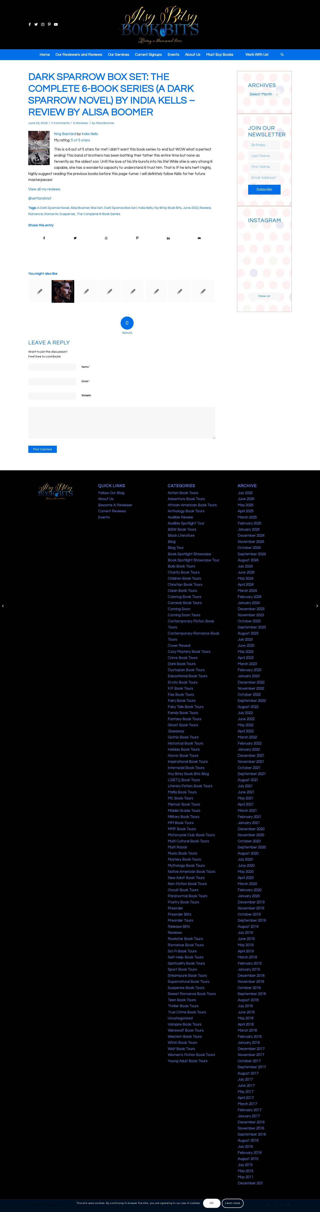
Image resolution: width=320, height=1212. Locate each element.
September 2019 (252, 921)
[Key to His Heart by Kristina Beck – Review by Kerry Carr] (203, 291)
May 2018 (245, 1018)
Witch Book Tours (182, 1043)
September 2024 (252, 554)
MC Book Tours (180, 798)
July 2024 (245, 566)
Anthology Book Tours (186, 511)
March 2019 (247, 957)
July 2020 (245, 860)
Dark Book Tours (182, 664)
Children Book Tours (184, 579)
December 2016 (251, 1122)
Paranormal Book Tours (187, 896)
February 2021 (249, 817)
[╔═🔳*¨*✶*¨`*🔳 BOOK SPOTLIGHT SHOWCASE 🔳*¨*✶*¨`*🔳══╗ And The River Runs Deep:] (256, 233)
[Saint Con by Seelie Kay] (63, 291)
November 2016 (251, 1128)
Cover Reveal (179, 646)
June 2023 (246, 646)
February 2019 (249, 963)
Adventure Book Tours (186, 499)
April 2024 (246, 585)
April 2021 (246, 804)
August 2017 (248, 1073)
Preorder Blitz (179, 914)
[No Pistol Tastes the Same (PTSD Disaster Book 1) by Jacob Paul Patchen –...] (3, 606)
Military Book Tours (183, 817)
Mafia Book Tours (182, 792)
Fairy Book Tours (182, 701)
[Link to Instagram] (42, 24)
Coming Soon (179, 609)
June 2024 (246, 572)
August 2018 (248, 1000)
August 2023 (248, 633)
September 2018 (252, 994)
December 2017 (251, 1049)
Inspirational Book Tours (188, 762)
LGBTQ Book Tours (184, 780)
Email (86, 381)
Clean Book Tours (182, 591)
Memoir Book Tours (184, 804)
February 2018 (249, 1037)
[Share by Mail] (199, 238)
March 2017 (247, 1104)
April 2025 (246, 511)
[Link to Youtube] (55, 24)
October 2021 (249, 768)
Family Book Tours (183, 713)
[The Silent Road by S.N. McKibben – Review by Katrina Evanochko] (179, 291)
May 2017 (245, 1092)
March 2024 (247, 591)
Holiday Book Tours (184, 750)
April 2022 (246, 731)
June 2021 (246, 792)
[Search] (280, 54)
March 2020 (247, 884)
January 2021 (249, 823)
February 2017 (249, 1110)
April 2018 (246, 1024)
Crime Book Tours (183, 658)
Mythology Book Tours (186, 866)
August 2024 (248, 560)
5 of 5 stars (80, 140)
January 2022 (249, 750)
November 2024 (251, 542)
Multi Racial (177, 847)
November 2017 (251, 1055)
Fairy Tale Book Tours (186, 707)
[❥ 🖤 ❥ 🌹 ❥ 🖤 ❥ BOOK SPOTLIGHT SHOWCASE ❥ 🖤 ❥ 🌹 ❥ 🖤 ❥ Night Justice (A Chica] (273, 233)
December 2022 (251, 682)
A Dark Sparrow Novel (53, 208)
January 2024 (249, 603)
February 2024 (249, 597)
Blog (171, 542)
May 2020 (245, 872)
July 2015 (245, 1165)
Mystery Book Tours (184, 860)
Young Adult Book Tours (188, 1061)
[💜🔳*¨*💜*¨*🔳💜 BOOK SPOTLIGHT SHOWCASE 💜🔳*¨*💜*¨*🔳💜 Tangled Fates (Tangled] (273, 267)
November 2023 (251, 615)
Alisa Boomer (105, 123)
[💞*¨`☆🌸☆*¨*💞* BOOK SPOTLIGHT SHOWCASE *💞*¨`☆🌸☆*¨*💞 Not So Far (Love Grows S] (256, 267)
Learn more (232, 1203)
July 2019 (245, 933)
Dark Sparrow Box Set (120, 208)
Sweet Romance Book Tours (192, 994)
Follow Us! (264, 296)
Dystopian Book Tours (186, 670)
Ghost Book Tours (183, 725)
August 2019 (248, 927)
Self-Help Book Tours (186, 957)
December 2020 (251, 829)
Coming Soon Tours (184, 615)
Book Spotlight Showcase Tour (193, 560)
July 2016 (245, 1147)
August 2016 (248, 1141)
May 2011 (245, 1177)
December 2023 (251, 609)
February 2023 (249, 670)
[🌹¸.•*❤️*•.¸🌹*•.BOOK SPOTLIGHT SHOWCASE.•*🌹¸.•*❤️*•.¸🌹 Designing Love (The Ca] (256, 284)
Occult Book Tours (183, 890)
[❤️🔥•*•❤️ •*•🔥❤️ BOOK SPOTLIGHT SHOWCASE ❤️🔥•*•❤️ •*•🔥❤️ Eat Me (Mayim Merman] (273, 284)
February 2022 (249, 743)
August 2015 (248, 1159)
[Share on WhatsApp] (106, 238)
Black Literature (181, 536)
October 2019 (249, 914)
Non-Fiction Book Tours (187, 884)
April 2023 (246, 658)
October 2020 (249, 841)
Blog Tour (176, 548)
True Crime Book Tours (187, 1012)
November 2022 (251, 689)
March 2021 (247, 811)
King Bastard (65, 134)
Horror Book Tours (183, 756)
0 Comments (60, 123)
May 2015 (245, 1171)
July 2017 (245, 1080)
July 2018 (245, 1006)
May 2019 (245, 945)
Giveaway (176, 731)
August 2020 (248, 853)
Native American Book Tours (191, 872)
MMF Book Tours (182, 829)
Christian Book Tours (185, 585)
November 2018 (251, 982)
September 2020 (252, 847)
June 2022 (190, 208)
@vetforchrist (39, 198)
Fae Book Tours (181, 695)
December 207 (250, 1183)
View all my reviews (44, 189)
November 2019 (251, 908)
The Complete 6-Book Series (98, 214)
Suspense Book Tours (186, 988)
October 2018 (249, 988)
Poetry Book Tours (183, 902)
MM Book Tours (181, 823)
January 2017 (249, 1116)
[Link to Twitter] (36, 24)
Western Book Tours (185, 1037)
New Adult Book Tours (186, 878)
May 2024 (245, 579)
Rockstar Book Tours (185, 939)
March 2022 (247, 737)
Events (104, 517)
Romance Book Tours (186, 945)
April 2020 (246, 878)
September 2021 (252, 774)
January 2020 (249, 896)
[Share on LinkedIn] (168, 238)
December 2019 (251, 902)
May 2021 (245, 798)
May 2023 (245, 652)
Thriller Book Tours (183, 1006)
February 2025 (249, 523)
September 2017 (252, 1067)
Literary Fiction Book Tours (190, 786)
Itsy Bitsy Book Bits (168, 208)
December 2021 (251, 756)
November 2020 (251, 835)
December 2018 (251, 976)
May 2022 (245, 725)
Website (86, 395)
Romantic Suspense (59, 214)
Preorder (175, 908)
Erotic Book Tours (183, 682)
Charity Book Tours (184, 572)
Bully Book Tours (181, 566)
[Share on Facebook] (44, 238)
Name (86, 366)
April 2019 (246, 951)
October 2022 (249, 695)
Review (205, 208)
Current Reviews (112, 511)
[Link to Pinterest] (49, 24)
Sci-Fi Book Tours (182, 951)
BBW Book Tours (182, 530)
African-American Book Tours (192, 505)
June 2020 (246, 866)
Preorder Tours (180, 921)
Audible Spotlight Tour (186, 523)
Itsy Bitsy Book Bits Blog (188, 774)
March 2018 (247, 1031)
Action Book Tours (183, 493)
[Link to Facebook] (29, 24)
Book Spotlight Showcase (189, 554)
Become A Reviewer (115, 505)
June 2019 (246, 939)
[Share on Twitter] (75, 238)
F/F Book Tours (180, 689)
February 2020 (249, 890)
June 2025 (246, 499)
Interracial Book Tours (186, 768)
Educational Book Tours (187, 676)
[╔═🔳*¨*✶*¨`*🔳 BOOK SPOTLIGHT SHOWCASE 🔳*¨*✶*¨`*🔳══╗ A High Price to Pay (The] (256, 250)
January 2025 (249, 530)
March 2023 (247, 664)
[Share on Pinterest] (137, 238)
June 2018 (246, 1012)
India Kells (90, 134)
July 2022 (245, 713)
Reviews (82, 123)
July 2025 (245, 493)
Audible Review (180, 517)
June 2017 (246, 1086)
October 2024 (249, 548)
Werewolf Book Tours (186, 1031)
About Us (106, 499)
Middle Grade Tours (184, 811)
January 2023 (249, 676)
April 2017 (246, 1098)
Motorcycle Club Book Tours (191, 835)
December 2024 (251, 536)
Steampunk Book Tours (187, 976)
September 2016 (252, 1134)
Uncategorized (180, 1018)
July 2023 (245, 640)
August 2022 (248, 707)
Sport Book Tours (182, 970)
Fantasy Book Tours (184, 719)
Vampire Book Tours (185, 1024)
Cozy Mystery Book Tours (189, 652)
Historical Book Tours (185, 743)
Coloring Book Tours (184, 597)
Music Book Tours (182, 853)
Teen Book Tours (182, 1000)
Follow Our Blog (111, 493)
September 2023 (252, 627)
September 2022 (252, 701)
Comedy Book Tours (185, 603)
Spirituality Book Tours (186, 963)
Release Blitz (179, 927)
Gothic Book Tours (183, 737)
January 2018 (249, 1043)
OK (212, 1203)
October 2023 (249, 621)
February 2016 (249, 1153)
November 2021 (251, 762)
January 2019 (249, 970)
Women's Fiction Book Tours (191, 1055)
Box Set (97, 208)
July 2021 (245, 786)
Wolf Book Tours (181, 1049)
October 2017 (249, 1061)
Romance (35, 214)
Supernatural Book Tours (188, 982)
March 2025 (247, 517)
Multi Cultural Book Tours (188, 841)
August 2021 (248, 780)
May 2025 (245, 505)
